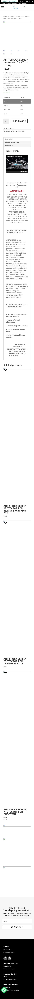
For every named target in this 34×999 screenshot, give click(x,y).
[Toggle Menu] (2, 7)
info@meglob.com (8, 952)
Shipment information (9, 979)
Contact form (7, 949)
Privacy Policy (7, 987)
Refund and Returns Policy (11, 990)
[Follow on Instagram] (9, 958)
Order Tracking (7, 966)
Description (9, 139)
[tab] (17, 139)
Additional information (12, 142)
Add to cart (18, 121)
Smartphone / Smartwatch (15, 16)
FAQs (5, 977)
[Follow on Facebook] (5, 958)
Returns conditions (8, 969)
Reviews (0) (9, 145)
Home (5, 16)
